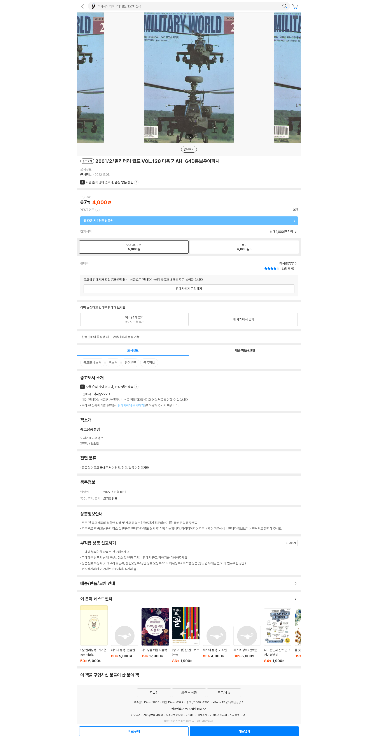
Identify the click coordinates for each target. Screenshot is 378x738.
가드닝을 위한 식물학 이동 (155, 635)
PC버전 (190, 715)
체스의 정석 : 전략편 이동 (247, 644)
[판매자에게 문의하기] (130, 405)
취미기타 (143, 468)
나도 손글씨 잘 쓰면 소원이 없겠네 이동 (277, 635)
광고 (245, 715)
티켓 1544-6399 (172, 702)
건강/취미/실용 (124, 468)
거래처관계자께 (218, 715)
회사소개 (202, 715)
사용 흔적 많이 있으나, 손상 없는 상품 (109, 182)
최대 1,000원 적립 (282, 232)
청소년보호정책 (174, 715)
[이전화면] (82, 6)
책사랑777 (100, 394)
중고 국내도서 (102, 468)
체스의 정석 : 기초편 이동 (216, 644)
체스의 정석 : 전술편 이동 (124, 644)
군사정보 (86, 174)
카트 (295, 6)
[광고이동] (284, 6)
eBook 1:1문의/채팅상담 (227, 702)
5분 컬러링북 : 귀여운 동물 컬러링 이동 (94, 634)
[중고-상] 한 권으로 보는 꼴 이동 (186, 635)
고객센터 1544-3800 (146, 702)
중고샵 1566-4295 (198, 702)
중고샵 (86, 468)
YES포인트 (87, 210)
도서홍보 (235, 715)
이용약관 (135, 715)
